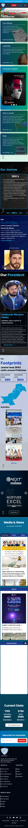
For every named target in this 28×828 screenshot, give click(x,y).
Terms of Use (14, 820)
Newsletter (20, 776)
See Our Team (8, 345)
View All (13, 463)
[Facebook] (7, 817)
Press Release (4, 535)
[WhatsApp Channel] (20, 817)
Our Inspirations (6, 781)
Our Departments (6, 774)
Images (4, 801)
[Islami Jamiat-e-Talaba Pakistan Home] (3, 5)
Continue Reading (6, 240)
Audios (14, 535)
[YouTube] (13, 817)
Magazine (19, 774)
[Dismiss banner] (27, 1)
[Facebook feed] (25, 643)
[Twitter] (17, 817)
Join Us (14, 5)
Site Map (14, 823)
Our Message (5, 776)
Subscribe (22, 740)
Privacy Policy (5, 820)
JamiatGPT (23, 820)
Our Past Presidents (7, 784)
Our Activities (5, 799)
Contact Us (5, 786)
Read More (14, 512)
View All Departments (14, 725)
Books (18, 771)
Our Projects (5, 779)
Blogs (18, 769)
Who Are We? (5, 769)
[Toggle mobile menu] (25, 5)
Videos (23, 535)
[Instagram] (10, 817)
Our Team (4, 771)
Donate (20, 5)
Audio (3, 804)
